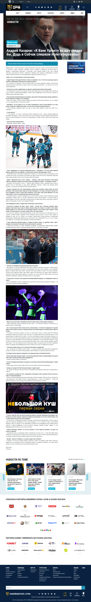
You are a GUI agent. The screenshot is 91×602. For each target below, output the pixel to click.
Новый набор (55, 575)
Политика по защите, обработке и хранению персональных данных (45, 597)
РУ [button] (27, 7)
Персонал (20, 573)
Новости (75, 570)
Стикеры (41, 575)
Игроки (19, 571)
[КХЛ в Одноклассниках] (77, 1)
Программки (76, 575)
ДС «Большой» (9, 575)
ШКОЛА (55, 568)
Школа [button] (62, 13)
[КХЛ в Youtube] (79, 1)
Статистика (32, 571)
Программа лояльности (44, 570)
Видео (75, 573)
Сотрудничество (9, 573)
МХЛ (82, 13)
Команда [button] (28, 13)
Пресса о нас (11, 488)
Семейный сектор (43, 579)
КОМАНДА (21, 568)
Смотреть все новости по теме (75, 459)
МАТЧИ (32, 568)
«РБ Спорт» (40, 63)
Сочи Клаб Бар (42, 580)
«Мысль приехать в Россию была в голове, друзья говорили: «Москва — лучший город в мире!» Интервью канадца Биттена (35, 482)
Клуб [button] (17, 13)
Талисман (20, 575)
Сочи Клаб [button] (51, 13)
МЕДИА (76, 568)
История (7, 570)
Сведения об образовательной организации (62, 577)
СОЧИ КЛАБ (43, 568)
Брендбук (76, 579)
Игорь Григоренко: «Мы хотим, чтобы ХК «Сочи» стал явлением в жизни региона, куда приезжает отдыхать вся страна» (14, 482)
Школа (54, 570)
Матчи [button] (39, 13)
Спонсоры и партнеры (10, 571)
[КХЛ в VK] (74, 1)
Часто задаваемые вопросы (59, 573)
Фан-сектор (41, 573)
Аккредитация (77, 577)
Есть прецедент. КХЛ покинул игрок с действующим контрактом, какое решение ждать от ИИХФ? (76, 482)
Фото (75, 571)
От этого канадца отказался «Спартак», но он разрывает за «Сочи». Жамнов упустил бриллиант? (55, 482)
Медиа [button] (72, 13)
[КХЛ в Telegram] (81, 1)
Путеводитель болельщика (44, 577)
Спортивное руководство (23, 577)
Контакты (8, 577)
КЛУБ (7, 568)
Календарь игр (33, 570)
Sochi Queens (42, 571)
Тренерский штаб (21, 570)
